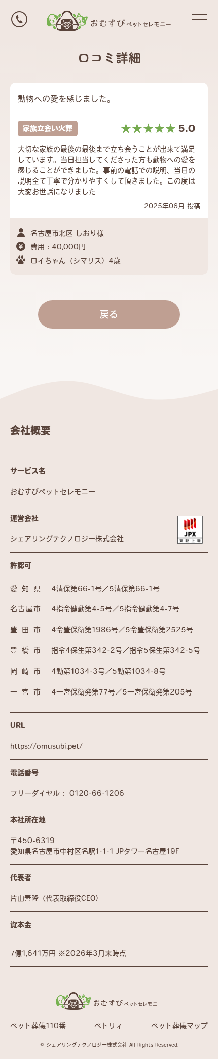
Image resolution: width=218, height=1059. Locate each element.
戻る (109, 314)
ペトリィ (108, 1025)
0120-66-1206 (96, 793)
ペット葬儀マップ (179, 1025)
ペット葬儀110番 (38, 1025)
